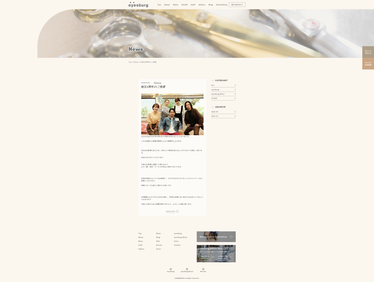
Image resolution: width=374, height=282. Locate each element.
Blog (211, 4)
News (136, 62)
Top (159, 4)
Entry (176, 241)
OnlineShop (221, 4)
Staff (193, 4)
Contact (177, 245)
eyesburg (215, 89)
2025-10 (214, 116)
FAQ (157, 241)
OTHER (214, 98)
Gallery (201, 4)
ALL (213, 85)
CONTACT (238, 4)
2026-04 (214, 111)
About (167, 4)
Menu (175, 4)
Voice (158, 249)
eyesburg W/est (218, 94)
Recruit (159, 245)
